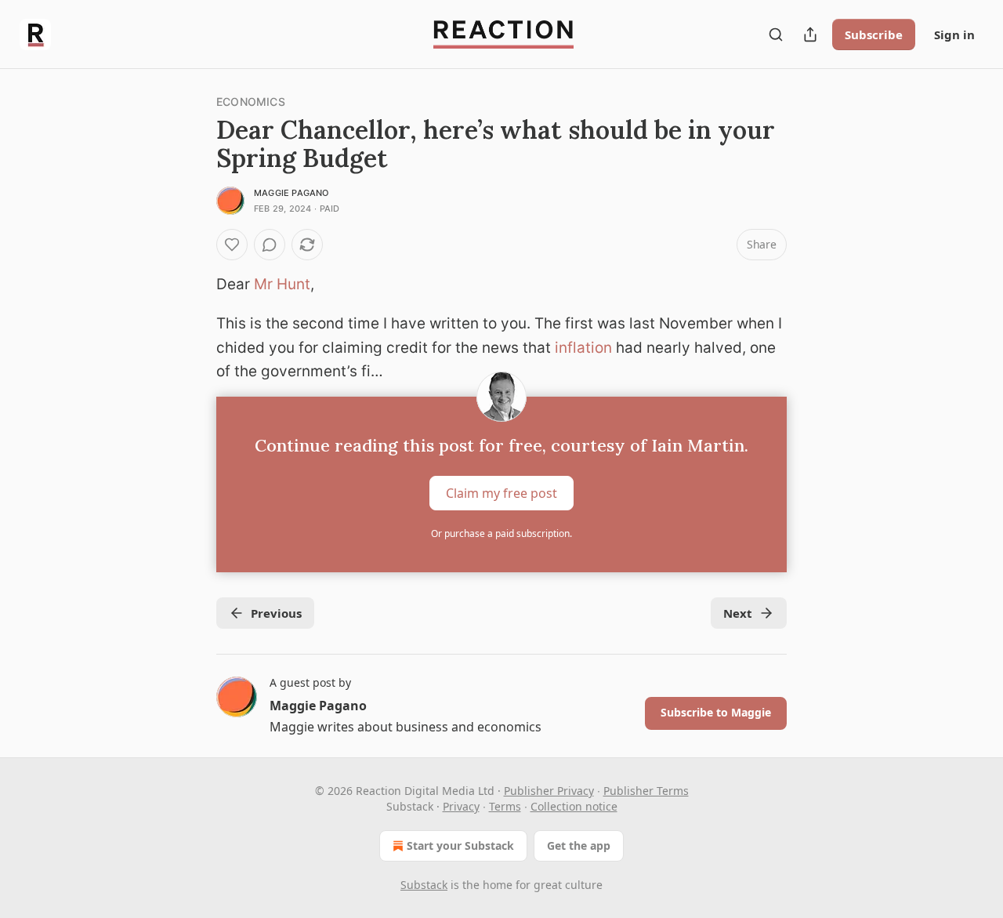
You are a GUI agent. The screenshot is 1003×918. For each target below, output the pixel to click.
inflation (583, 348)
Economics (250, 101)
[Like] (232, 244)
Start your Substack (460, 845)
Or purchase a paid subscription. (501, 533)
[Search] (775, 34)
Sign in (954, 34)
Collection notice (573, 806)
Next (737, 613)
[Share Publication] (810, 34)
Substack (423, 884)
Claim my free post (501, 492)
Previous (276, 613)
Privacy (461, 806)
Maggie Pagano (291, 192)
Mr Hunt (282, 284)
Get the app (578, 845)
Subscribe (874, 34)
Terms (505, 806)
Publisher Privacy (549, 790)
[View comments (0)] (269, 244)
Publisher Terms (646, 790)
